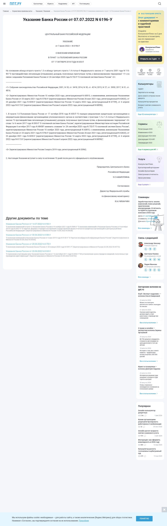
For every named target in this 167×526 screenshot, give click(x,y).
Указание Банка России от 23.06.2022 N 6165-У (28, 251)
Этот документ (146, 17)
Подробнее (84, 521)
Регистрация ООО (145, 129)
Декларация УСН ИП (146, 139)
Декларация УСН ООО (147, 136)
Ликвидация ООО (145, 143)
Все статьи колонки (148, 323)
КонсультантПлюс (145, 164)
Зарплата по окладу (146, 92)
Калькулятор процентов (148, 102)
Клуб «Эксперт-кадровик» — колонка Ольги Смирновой (149, 295)
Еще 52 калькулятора (147, 114)
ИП (73, 4)
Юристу (50, 4)
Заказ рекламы (144, 178)
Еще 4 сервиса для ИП (147, 149)
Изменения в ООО (145, 132)
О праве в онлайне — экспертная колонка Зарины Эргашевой (149, 330)
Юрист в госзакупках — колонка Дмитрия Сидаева (149, 368)
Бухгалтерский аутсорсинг (148, 168)
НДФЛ (140, 89)
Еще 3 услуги (143, 185)
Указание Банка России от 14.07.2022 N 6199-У (28, 224)
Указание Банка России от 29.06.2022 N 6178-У (28, 244)
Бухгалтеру (38, 4)
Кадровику (62, 4)
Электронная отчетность (148, 174)
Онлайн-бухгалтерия (146, 171)
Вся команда (143, 277)
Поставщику (84, 4)
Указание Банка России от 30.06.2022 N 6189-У (28, 235)
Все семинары (144, 228)
